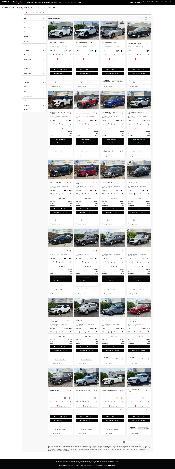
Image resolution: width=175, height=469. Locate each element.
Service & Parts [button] (54, 2)
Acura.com (105, 465)
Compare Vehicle (56, 86)
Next (135, 441)
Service (144, 1)
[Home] (25, 2)
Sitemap (68, 465)
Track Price (62, 59)
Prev (120, 441)
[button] (71, 30)
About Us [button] (70, 2)
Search (145, 12)
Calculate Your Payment (60, 73)
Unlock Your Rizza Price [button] (60, 69)
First (115, 441)
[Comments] (71, 54)
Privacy (71, 465)
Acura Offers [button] (47, 2)
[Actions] (70, 43)
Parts (144, 3)
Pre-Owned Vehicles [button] (38, 2)
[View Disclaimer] (62, 54)
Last (140, 441)
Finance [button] (65, 2)
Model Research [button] (77, 2)
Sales (131, 2)
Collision (60, 2)
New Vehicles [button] (30, 2)
